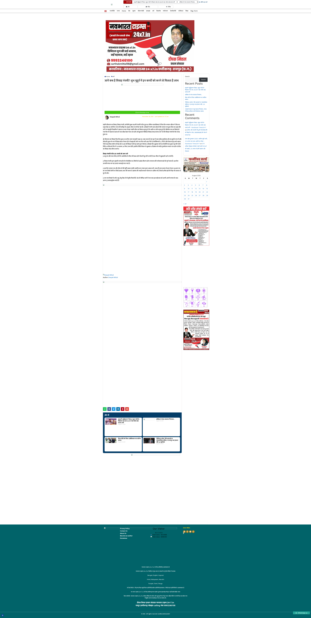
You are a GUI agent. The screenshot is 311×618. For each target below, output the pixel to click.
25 (192, 195)
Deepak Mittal (113, 277)
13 (199, 188)
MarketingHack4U (157, 608)
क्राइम (148, 11)
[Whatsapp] (193, 531)
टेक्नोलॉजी (173, 11)
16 (185, 192)
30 (185, 199)
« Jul (184, 204)
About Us (123, 533)
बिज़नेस (158, 11)
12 (196, 188)
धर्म (153, 11)
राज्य (118, 11)
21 (203, 192)
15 (207, 188)
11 (192, 188)
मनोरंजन (165, 11)
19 (196, 192)
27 (199, 195)
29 (207, 195)
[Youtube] (190, 531)
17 (188, 192)
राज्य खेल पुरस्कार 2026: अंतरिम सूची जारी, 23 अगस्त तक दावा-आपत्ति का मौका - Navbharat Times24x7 (196, 141)
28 (203, 195)
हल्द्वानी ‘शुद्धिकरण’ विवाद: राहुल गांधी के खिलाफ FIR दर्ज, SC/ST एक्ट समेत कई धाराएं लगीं (154, 2)
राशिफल (180, 11)
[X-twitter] (187, 531)
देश (129, 11)
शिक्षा (186, 11)
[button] (105, 11)
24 (189, 195)
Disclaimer (123, 538)
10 (188, 188)
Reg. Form (194, 11)
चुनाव (133, 11)
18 (192, 192)
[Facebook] (184, 531)
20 (200, 192)
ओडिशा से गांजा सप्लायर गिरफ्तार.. (187, 2)
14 (203, 188)
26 (196, 195)
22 (207, 192)
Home (124, 11)
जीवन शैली (141, 11)
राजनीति (112, 11)
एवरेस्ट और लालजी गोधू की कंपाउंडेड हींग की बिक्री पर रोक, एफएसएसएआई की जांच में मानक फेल (196, 132)
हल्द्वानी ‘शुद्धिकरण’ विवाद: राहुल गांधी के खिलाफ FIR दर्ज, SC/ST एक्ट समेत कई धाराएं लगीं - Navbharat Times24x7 (195, 125)
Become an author (126, 536)
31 (188, 199)
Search (187, 76)
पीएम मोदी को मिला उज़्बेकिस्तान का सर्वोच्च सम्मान (129, 439)
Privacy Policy (125, 528)
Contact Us (123, 531)
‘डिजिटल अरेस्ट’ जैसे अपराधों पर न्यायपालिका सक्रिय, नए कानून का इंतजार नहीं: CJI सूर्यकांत (167, 440)
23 (185, 195)
